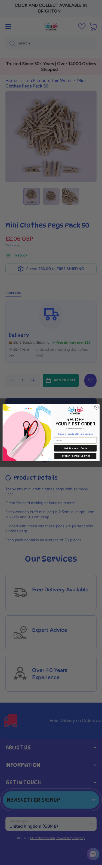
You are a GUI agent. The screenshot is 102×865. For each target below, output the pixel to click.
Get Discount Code (75, 447)
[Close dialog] (96, 407)
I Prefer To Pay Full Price (75, 455)
